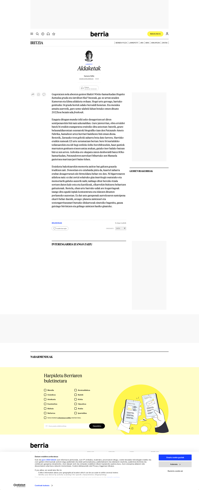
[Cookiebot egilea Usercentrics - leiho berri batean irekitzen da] (19, 485)
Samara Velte (89, 76)
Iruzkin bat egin (61, 228)
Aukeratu (174, 464)
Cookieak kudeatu (42, 485)
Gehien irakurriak (141, 171)
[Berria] (39, 447)
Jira (141, 43)
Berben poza (121, 43)
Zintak (165, 43)
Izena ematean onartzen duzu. (64, 417)
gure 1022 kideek (49, 460)
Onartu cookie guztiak (175, 457)
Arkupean (155, 43)
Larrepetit (133, 43)
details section (113, 477)
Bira (147, 43)
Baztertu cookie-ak (175, 471)
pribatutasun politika (64, 417)
